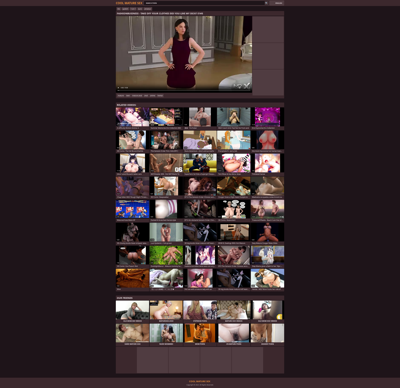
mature (121, 95)
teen (128, 95)
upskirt (125, 9)
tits (119, 9)
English (278, 3)
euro (140, 9)
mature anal (137, 95)
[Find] (266, 3)
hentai (160, 95)
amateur (147, 9)
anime (152, 95)
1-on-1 (133, 9)
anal (146, 95)
